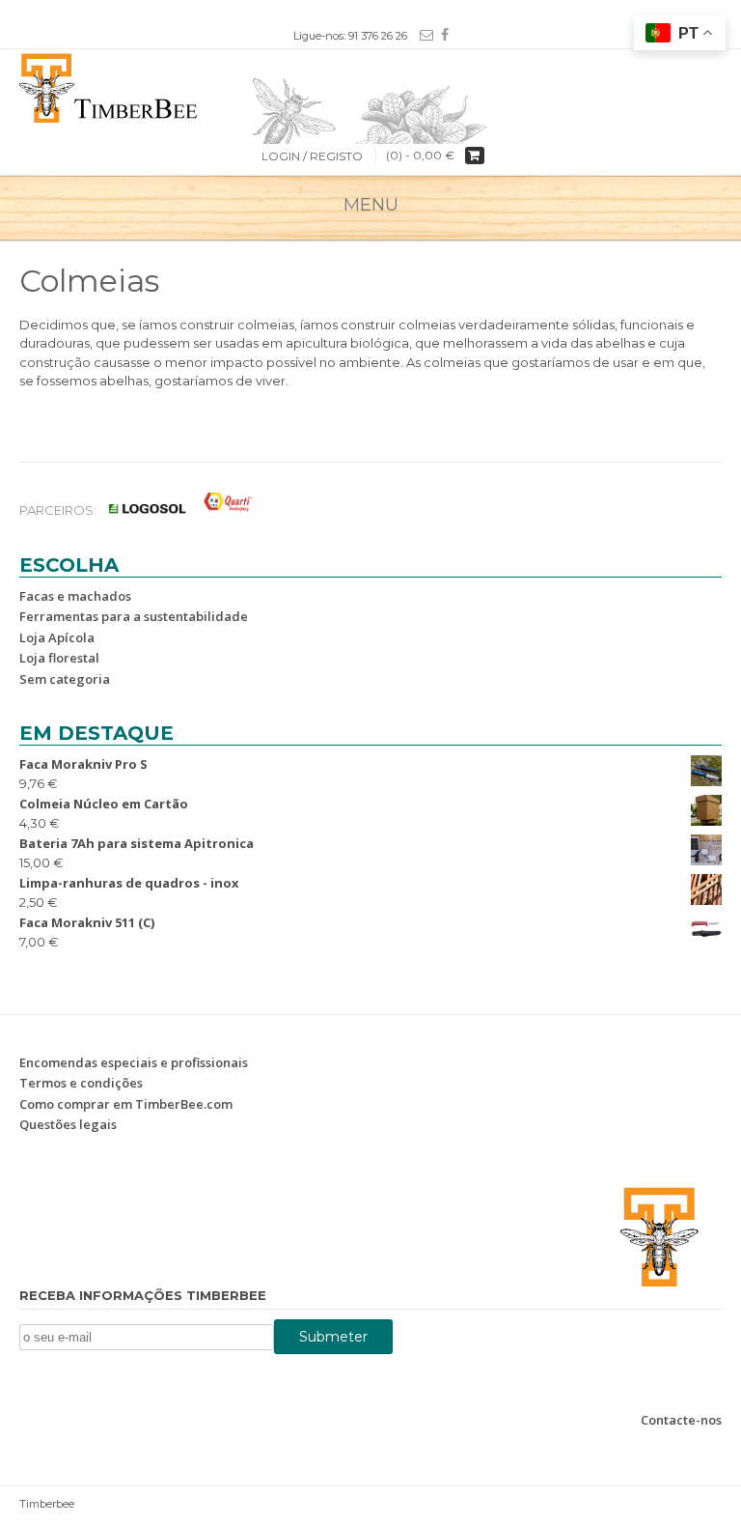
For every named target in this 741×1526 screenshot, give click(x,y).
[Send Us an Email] (422, 34)
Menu (370, 204)
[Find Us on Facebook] (441, 34)
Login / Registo (312, 156)
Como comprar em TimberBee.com (126, 1104)
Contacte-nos (681, 1419)
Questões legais (68, 1124)
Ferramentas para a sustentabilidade (133, 616)
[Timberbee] (370, 86)
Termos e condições (81, 1082)
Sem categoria (64, 679)
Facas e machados (75, 596)
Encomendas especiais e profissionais (133, 1062)
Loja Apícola (57, 637)
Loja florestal (59, 657)
